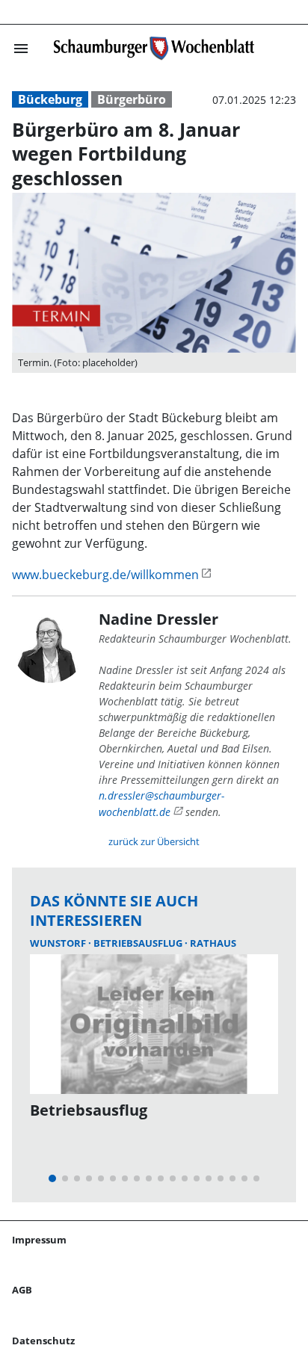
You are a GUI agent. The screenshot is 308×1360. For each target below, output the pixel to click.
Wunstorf (59, 943)
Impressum (39, 1239)
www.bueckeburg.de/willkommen (105, 574)
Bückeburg (50, 99)
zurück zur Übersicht (154, 841)
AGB (22, 1289)
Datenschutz (43, 1340)
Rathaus (213, 943)
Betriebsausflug (139, 943)
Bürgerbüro (131, 99)
